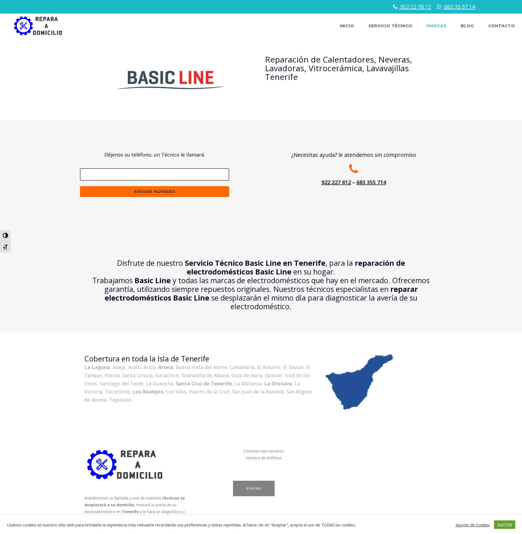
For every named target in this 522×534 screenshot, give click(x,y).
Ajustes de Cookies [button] (473, 524)
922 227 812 (336, 182)
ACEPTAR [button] (504, 524)
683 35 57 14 (459, 6)
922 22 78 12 (415, 6)
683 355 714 (371, 182)
